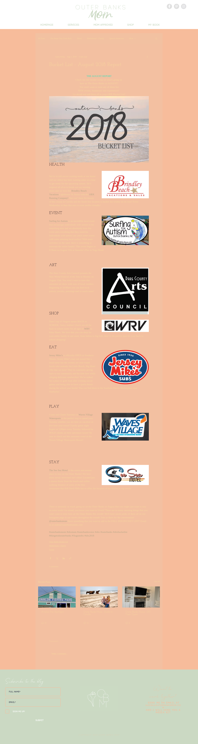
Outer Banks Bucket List (58, 542)
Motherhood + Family (95, 39)
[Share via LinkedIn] (63, 558)
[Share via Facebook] (50, 558)
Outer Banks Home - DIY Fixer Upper (138, 613)
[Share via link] (70, 558)
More (131, 39)
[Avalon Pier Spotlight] (57, 597)
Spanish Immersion (116, 39)
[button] (156, 38)
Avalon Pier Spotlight (52, 612)
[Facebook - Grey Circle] (169, 6)
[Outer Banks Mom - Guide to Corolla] (99, 597)
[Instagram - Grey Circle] (183, 6)
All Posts (41, 39)
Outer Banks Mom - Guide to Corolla (98, 613)
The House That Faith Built (61, 39)
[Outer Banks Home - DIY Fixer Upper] (141, 597)
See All (157, 582)
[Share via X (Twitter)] (57, 558)
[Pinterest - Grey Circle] (176, 6)
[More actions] (147, 56)
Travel (79, 39)
